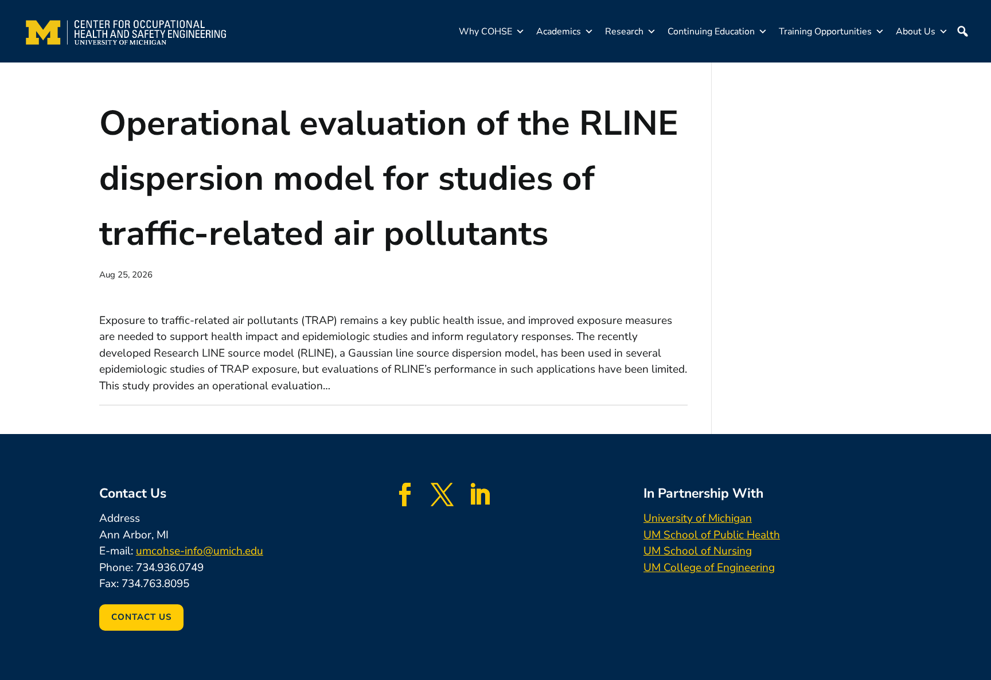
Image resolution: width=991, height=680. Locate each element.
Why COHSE (485, 31)
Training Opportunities (825, 31)
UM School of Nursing (697, 551)
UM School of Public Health (711, 534)
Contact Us (141, 617)
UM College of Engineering (709, 567)
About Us (915, 31)
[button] (962, 31)
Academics (558, 31)
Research (624, 31)
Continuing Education (711, 31)
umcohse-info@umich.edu (199, 551)
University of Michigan (697, 518)
